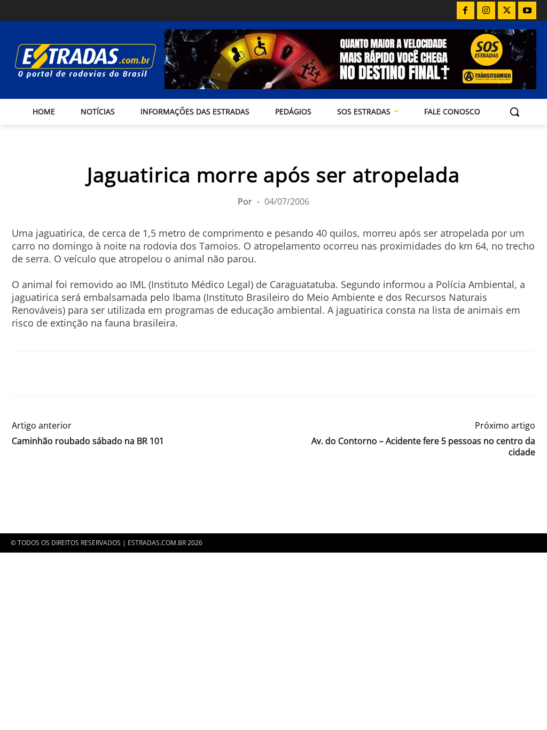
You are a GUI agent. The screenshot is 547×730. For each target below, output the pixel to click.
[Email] (96, 374)
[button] (514, 112)
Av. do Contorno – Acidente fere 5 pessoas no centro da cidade (423, 447)
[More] (146, 374)
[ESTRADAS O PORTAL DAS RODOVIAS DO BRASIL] (74, 61)
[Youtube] (527, 11)
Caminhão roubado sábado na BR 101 (88, 441)
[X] (507, 11)
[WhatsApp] (71, 374)
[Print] (120, 374)
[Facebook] (466, 11)
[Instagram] (486, 11)
